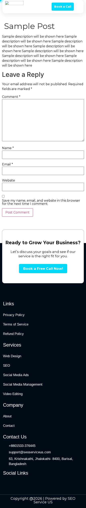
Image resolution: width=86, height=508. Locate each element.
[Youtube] (30, 484)
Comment (11, 97)
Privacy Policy (14, 315)
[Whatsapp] (19, 484)
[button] (78, 6)
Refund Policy (13, 334)
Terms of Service (15, 324)
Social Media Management (22, 384)
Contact (9, 426)
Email (7, 164)
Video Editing (13, 394)
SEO (6, 365)
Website (8, 180)
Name (8, 148)
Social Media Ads (16, 375)
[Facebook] (8, 484)
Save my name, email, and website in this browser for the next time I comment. (41, 202)
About (7, 416)
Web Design (12, 356)
